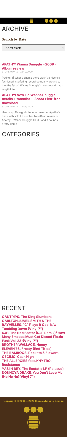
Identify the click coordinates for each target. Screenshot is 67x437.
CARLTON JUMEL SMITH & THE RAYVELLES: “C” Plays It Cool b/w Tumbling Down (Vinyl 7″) (29, 325)
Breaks (18, 148)
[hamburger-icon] (13, 20)
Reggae (19, 257)
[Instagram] (56, 21)
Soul (14, 271)
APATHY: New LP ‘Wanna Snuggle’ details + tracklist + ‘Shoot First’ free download (31, 99)
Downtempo (27, 175)
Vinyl (14, 285)
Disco (16, 161)
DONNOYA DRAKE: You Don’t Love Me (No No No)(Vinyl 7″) (32, 375)
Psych (16, 243)
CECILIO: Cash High (18, 357)
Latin (14, 230)
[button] (31, 21)
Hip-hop (19, 202)
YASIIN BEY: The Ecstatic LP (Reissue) (33, 369)
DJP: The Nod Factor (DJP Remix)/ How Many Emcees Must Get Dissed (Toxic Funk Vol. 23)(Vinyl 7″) (33, 337)
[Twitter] (51, 21)
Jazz (13, 216)
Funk (14, 189)
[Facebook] (46, 21)
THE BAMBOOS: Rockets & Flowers (30, 353)
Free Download (32, 298)
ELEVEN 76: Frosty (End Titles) (27, 349)
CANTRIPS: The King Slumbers (27, 317)
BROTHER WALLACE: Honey (24, 345)
